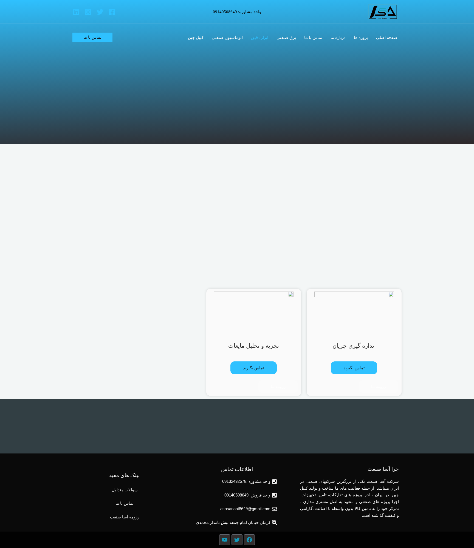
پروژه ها (361, 37)
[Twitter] (100, 11)
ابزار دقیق (259, 37)
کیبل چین (196, 37)
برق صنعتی (286, 37)
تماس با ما (313, 37)
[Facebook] (112, 11)
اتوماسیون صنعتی (227, 37)
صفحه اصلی (386, 37)
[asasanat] (382, 11)
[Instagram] (87, 11)
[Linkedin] (75, 11)
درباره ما (338, 37)
